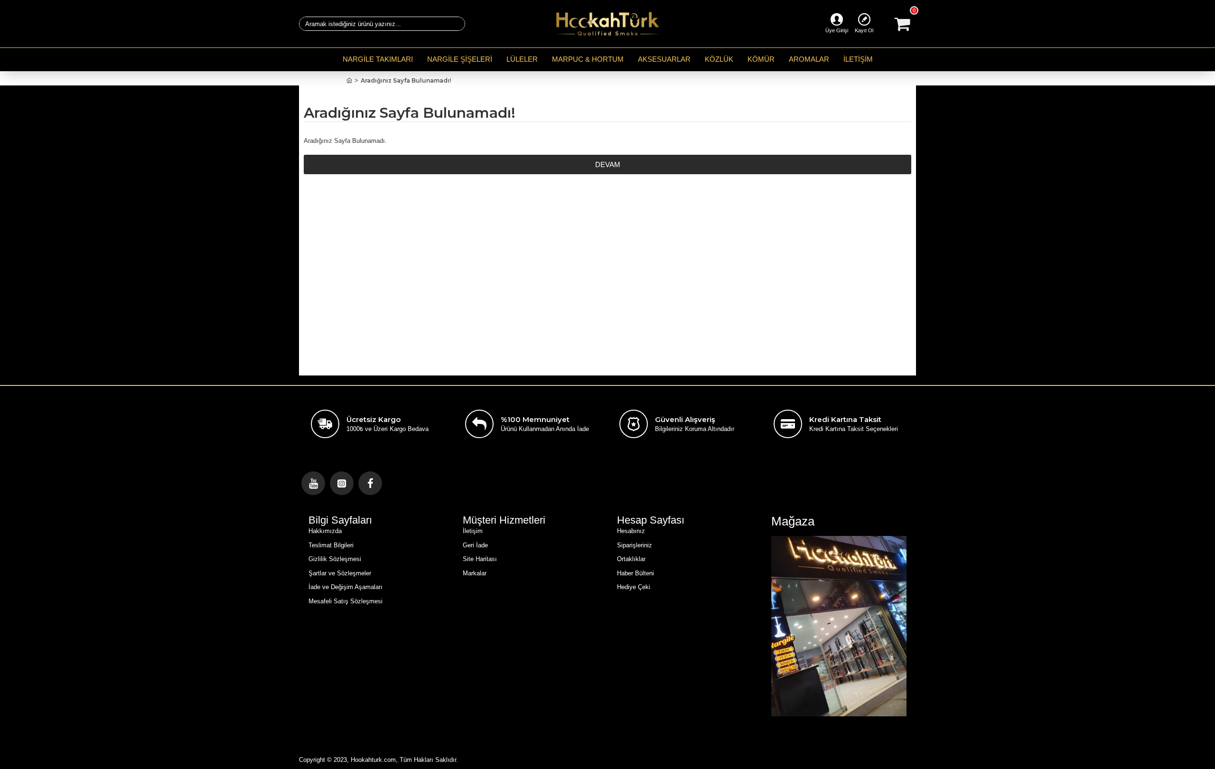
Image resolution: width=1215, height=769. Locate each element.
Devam (607, 164)
